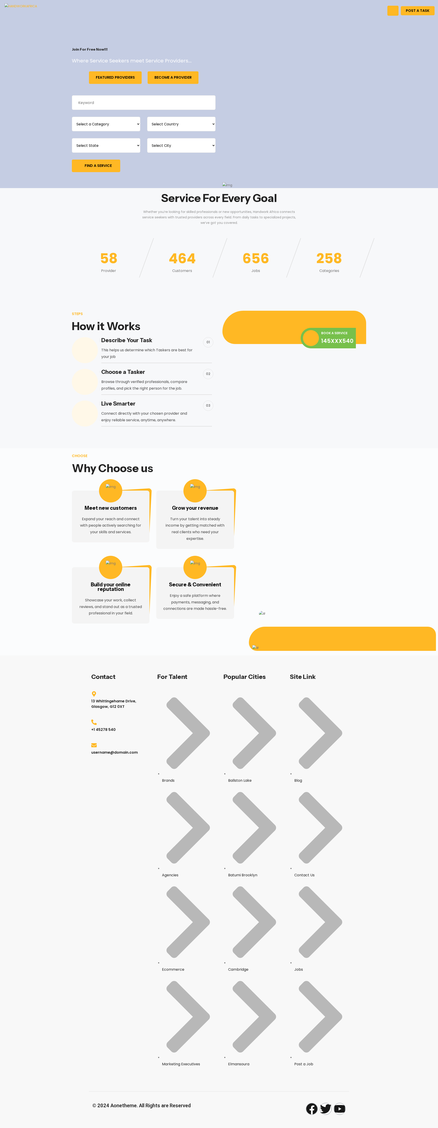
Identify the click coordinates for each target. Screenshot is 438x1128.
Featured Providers (115, 77)
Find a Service (98, 165)
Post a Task (418, 10)
